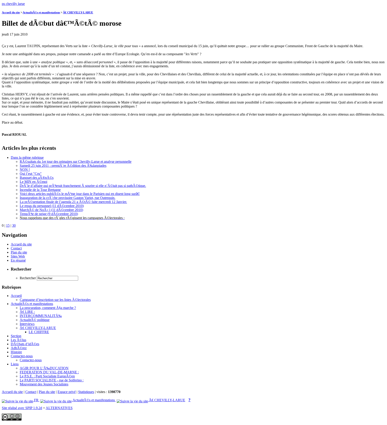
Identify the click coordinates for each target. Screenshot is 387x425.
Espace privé (67, 392)
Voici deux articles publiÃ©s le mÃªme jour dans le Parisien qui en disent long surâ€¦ (80, 194)
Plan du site (19, 252)
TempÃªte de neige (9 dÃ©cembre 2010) (49, 214)
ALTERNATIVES (59, 408)
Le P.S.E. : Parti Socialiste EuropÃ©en (47, 376)
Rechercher (28, 278)
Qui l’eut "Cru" (31, 173)
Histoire (16, 352)
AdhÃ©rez (19, 348)
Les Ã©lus (18, 340)
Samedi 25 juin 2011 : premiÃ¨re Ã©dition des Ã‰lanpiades (63, 165)
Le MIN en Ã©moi (33, 182)
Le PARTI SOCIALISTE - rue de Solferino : (52, 380)
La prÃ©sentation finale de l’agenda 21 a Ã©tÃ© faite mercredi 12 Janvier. (73, 202)
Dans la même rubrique (27, 157)
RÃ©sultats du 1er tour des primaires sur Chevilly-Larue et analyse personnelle (75, 161)
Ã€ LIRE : (27, 312)
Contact (16, 248)
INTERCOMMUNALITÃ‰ (41, 316)
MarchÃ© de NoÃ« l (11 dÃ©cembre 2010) (51, 210)
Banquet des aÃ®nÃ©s (37, 178)
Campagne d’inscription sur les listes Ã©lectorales (55, 300)
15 (8, 225)
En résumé (18, 260)
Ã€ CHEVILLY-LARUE (78, 12)
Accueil (16, 296)
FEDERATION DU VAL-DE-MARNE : (49, 372)
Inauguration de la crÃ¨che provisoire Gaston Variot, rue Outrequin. (67, 198)
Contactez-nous (22, 356)
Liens (15, 364)
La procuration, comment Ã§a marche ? (48, 308)
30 (14, 225)
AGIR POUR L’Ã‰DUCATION (44, 368)
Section (16, 336)
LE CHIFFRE (39, 332)
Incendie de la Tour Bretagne (40, 190)
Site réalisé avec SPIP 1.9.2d (22, 408)
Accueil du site (11, 12)
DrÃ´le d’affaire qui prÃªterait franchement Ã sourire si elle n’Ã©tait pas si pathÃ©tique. (83, 186)
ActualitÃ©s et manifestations (41, 12)
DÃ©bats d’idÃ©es (25, 344)
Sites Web (18, 256)
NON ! (25, 169)
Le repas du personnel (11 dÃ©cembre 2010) (52, 206)
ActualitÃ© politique (34, 320)
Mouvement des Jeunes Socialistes (44, 384)
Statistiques (86, 392)
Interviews (27, 324)
